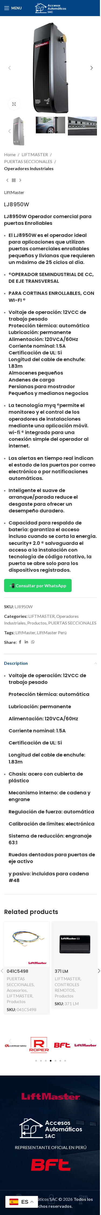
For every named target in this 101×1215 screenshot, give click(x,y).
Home (10, 154)
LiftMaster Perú (52, 632)
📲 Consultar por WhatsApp (37, 585)
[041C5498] (26, 944)
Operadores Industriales (29, 168)
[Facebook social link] (20, 642)
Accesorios (17, 990)
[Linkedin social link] (26, 642)
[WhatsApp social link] (33, 642)
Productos (37, 622)
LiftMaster (14, 192)
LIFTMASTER (35, 154)
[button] (9, 68)
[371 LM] (74, 944)
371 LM (61, 971)
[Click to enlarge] (14, 104)
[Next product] (20, 180)
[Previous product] (7, 180)
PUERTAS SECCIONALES (28, 161)
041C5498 (17, 971)
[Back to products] (14, 180)
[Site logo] (50, 7)
